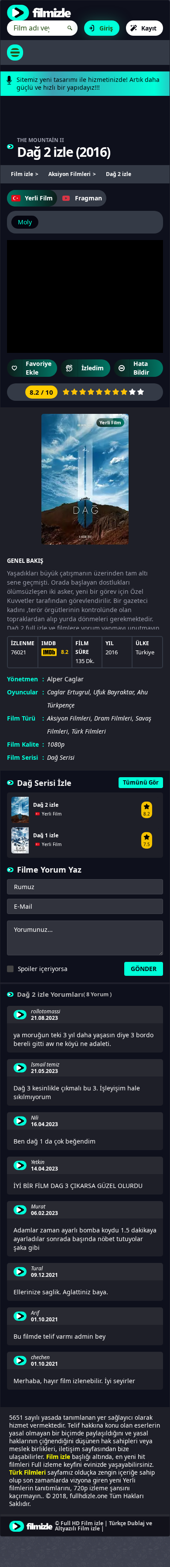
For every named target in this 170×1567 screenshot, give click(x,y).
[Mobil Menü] (15, 52)
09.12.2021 (44, 1275)
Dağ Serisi (61, 757)
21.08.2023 (44, 1018)
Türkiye (145, 652)
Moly (25, 222)
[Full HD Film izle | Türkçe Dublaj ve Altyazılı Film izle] (41, 12)
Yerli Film (39, 198)
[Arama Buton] (70, 28)
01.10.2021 (44, 1319)
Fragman (88, 198)
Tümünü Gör (141, 782)
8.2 (64, 652)
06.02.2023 (44, 1213)
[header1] (85, 120)
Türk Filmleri (88, 731)
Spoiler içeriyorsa (43, 969)
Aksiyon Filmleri (69, 718)
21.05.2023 (44, 1071)
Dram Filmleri (113, 718)
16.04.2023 (44, 1124)
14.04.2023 (44, 1168)
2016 (92, 152)
